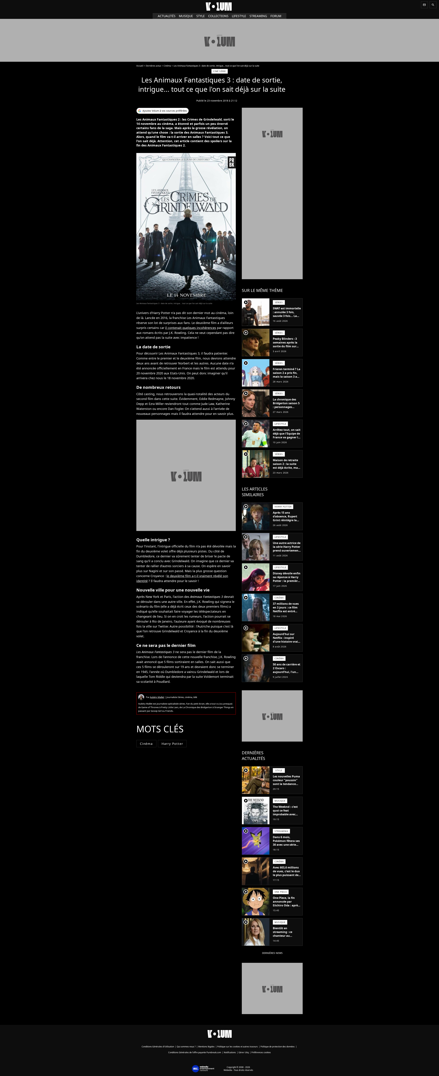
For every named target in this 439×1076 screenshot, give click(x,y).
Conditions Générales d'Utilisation (158, 1046)
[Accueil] (219, 6)
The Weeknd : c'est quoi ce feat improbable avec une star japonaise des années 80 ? (285, 814)
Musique (186, 16)
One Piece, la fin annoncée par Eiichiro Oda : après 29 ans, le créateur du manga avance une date (286, 907)
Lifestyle (239, 16)
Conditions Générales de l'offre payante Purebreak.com (194, 1052)
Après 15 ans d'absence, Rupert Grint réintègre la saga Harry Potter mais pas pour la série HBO (285, 522)
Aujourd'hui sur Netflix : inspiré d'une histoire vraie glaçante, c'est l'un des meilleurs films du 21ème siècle (286, 643)
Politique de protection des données (277, 1046)
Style (200, 16)
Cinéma (167, 65)
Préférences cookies (261, 1052)
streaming (258, 16)
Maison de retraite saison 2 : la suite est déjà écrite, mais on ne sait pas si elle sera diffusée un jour (286, 469)
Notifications (230, 1052)
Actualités (166, 16)
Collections (218, 16)
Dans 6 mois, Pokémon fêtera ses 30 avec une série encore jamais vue (286, 842)
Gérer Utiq (244, 1052)
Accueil (139, 65)
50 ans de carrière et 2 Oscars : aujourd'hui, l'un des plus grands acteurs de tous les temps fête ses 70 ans (286, 676)
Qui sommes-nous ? (186, 1046)
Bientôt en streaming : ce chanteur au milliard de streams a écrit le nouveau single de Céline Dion (286, 939)
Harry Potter (172, 744)
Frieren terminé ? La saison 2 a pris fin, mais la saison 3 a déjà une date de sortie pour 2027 (286, 376)
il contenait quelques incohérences (190, 328)
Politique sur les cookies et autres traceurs (237, 1046)
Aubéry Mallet (157, 697)
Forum (275, 16)
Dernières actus (153, 65)
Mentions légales (206, 1046)
